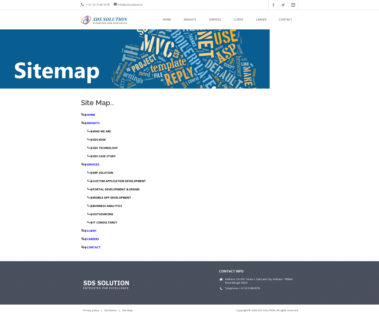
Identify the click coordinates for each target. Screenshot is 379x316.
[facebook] (274, 5)
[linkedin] (293, 5)
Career (261, 19)
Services (215, 19)
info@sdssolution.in (130, 5)
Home (167, 19)
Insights (190, 19)
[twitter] (283, 5)
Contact (285, 19)
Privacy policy (91, 310)
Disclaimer (110, 310)
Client (238, 19)
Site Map (127, 310)
